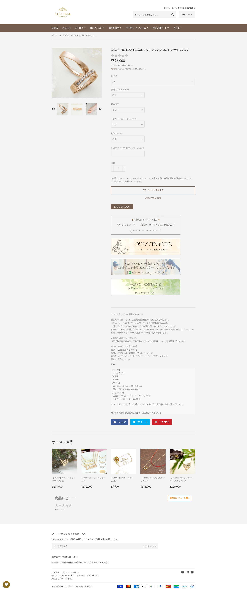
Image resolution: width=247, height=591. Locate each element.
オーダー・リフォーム (136, 27)
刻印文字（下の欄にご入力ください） (128, 148)
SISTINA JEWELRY (66, 586)
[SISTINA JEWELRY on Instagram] (187, 572)
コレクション (96, 27)
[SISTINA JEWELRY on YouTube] (192, 572)
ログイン (167, 8)
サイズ (114, 76)
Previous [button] (53, 109)
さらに (177, 27)
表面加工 (115, 104)
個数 (113, 162)
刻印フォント (117, 133)
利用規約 (69, 578)
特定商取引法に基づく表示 (63, 575)
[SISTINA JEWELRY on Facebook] (182, 572)
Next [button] (100, 109)
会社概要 (55, 572)
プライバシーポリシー (71, 572)
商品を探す (114, 27)
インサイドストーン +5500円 (123, 118)
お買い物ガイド (160, 27)
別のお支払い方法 (153, 198)
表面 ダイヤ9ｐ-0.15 (120, 89)
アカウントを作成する (186, 8)
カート (189, 14)
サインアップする (149, 546)
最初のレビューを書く (180, 498)
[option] (63, 109)
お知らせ (66, 27)
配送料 (114, 68)
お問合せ (80, 575)
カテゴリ (79, 27)
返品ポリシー (57, 578)
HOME (55, 27)
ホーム (55, 35)
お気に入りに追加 (122, 206)
